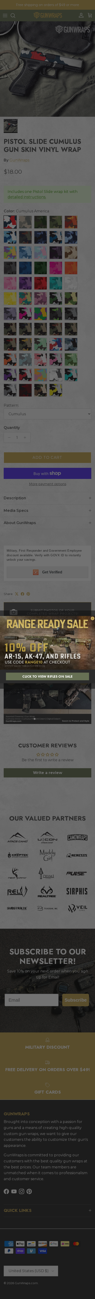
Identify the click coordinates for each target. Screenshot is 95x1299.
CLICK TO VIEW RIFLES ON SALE (47, 676)
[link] (47, 643)
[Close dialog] (92, 618)
